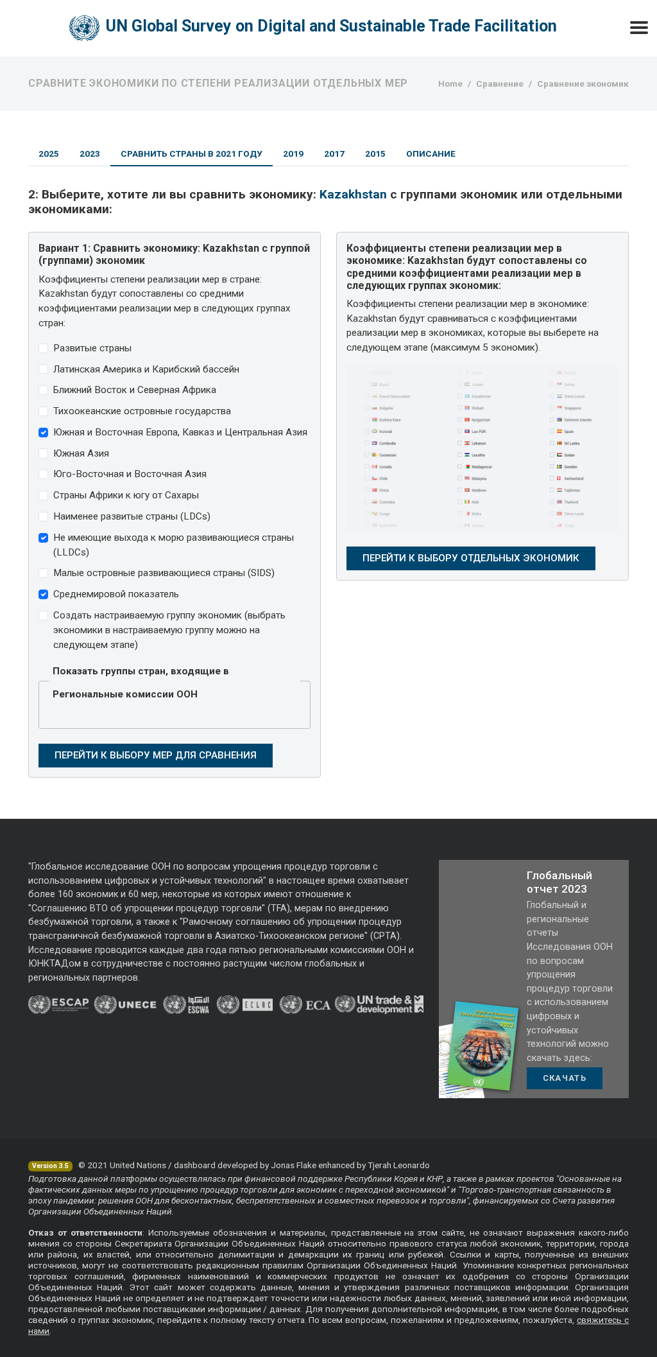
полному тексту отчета (257, 1320)
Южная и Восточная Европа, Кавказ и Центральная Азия (180, 432)
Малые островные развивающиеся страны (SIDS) (164, 573)
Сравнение (500, 83)
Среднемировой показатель (116, 594)
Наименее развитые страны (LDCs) (131, 516)
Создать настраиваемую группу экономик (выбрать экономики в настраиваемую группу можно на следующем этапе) (169, 630)
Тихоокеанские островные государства (142, 411)
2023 (90, 153)
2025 (48, 153)
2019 (293, 153)
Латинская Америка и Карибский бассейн (146, 369)
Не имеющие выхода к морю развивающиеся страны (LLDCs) (173, 545)
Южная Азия (81, 453)
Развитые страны (92, 348)
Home (450, 83)
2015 (375, 153)
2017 (334, 153)
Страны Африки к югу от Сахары (126, 495)
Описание (431, 153)
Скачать (564, 1078)
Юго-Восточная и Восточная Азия (130, 474)
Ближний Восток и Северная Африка (134, 390)
